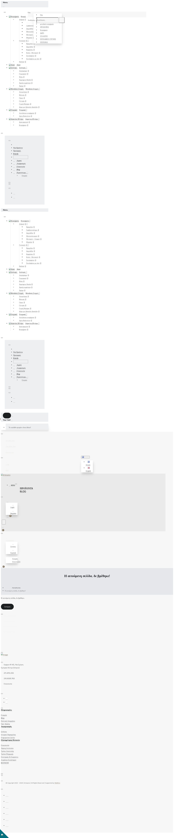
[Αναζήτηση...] (4, 522)
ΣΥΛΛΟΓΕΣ (44, 36)
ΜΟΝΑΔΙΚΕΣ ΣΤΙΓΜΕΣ (48, 39)
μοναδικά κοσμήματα (47, 24)
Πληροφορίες (6, 710)
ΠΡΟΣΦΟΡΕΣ (44, 27)
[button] (89, 463)
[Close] (3, 5)
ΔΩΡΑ (42, 33)
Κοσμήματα (43, 30)
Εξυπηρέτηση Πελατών (10, 740)
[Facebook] (14, 193)
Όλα (41, 15)
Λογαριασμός (6, 726)
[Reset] (7, 415)
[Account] (8, 501)
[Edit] (5, 12)
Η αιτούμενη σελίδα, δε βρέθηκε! (15, 591)
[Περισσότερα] (7, 556)
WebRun (57, 783)
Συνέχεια (7, 607)
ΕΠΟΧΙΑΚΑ (44, 42)
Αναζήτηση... (32, 20)
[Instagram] (14, 197)
